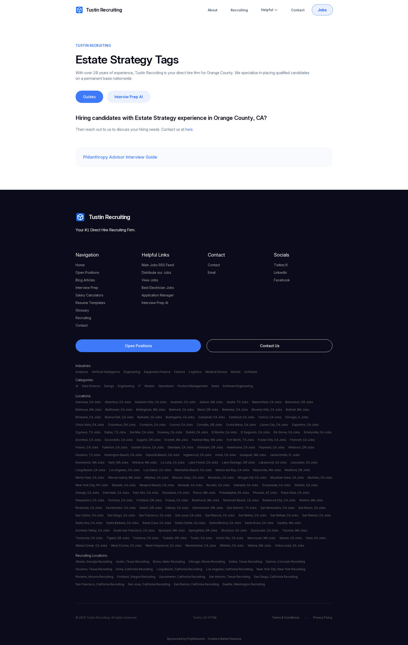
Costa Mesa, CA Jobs (241, 424)
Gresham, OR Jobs (210, 447)
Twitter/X (281, 265)
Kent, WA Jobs (118, 462)
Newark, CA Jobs (124, 485)
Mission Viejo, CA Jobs (188, 477)
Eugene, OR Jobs (149, 440)
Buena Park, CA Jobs (119, 417)
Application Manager (158, 295)
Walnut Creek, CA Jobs (91, 545)
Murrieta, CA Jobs (320, 477)
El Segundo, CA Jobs (255, 432)
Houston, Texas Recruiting (94, 569)
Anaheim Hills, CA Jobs (151, 402)
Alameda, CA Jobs (88, 402)
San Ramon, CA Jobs (316, 515)
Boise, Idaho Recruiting (169, 561)
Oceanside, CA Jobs (276, 485)
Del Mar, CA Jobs (142, 432)
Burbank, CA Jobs (149, 417)
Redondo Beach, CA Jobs (241, 500)
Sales (215, 386)
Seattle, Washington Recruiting (244, 584)
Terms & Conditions (285, 617)
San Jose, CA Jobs (188, 515)
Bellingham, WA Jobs (150, 409)
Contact (298, 10)
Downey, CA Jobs (169, 432)
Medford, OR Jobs (297, 470)
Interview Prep (87, 288)
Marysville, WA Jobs (267, 470)
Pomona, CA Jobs (120, 500)
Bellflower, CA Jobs (118, 409)
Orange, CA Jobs (87, 492)
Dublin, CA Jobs (197, 432)
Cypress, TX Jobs (88, 432)
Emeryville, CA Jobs (318, 432)
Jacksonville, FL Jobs (285, 455)
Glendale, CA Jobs (180, 447)
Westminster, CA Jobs (200, 545)
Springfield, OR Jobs (203, 530)
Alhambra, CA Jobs (118, 402)
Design (109, 386)
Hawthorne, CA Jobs (241, 447)
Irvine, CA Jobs (225, 455)
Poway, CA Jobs (177, 500)
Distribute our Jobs (156, 272)
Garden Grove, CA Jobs (147, 447)
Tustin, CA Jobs (201, 538)
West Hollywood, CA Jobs (163, 545)
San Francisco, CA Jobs (155, 515)
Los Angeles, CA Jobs (124, 470)
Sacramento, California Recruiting (182, 576)
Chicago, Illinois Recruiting (207, 561)
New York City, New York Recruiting (281, 569)
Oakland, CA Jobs (246, 485)
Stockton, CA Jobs (234, 530)
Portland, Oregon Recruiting (136, 576)
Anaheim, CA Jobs (183, 402)
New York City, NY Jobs (92, 485)
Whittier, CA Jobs (232, 545)
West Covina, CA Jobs (126, 545)
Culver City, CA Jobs (274, 424)
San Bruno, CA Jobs (312, 508)
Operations (166, 386)
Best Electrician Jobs (158, 288)
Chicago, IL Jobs (296, 417)
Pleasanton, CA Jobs (90, 500)
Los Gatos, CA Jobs (157, 470)
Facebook (282, 280)
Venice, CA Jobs (290, 538)
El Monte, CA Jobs (224, 432)
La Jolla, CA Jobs (173, 462)
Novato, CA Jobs (218, 485)
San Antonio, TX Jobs (242, 508)
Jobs (322, 10)
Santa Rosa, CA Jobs (259, 523)
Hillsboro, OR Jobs (301, 447)
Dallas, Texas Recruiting (245, 561)
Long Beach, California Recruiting (179, 569)
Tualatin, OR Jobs (174, 538)
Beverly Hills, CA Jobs (267, 409)
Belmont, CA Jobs (181, 409)
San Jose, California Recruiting (149, 584)
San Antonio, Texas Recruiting (229, 576)
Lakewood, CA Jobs (273, 462)
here (189, 129)
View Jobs (150, 280)
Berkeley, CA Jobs (235, 409)
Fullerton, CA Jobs (115, 447)
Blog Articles (85, 280)
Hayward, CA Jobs (272, 447)
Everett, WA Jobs (176, 440)
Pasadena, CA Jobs (175, 492)
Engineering (132, 372)
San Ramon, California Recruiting (196, 584)
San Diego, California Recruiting (276, 576)
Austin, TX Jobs (237, 402)
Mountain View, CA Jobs (287, 477)
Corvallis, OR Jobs (209, 424)
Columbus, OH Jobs (122, 424)
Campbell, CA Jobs (211, 417)
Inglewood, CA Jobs (197, 455)
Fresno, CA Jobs (87, 447)
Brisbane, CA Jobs (88, 417)
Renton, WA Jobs (311, 500)
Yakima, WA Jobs (259, 545)
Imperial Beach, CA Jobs (163, 455)
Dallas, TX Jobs (115, 432)
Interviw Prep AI (129, 96)
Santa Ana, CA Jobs (89, 523)
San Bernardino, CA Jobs (277, 508)
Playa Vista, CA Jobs (295, 492)
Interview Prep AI (155, 303)
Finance (179, 372)
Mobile (236, 372)
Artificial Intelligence (106, 372)
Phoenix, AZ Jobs (265, 492)
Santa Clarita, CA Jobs (190, 523)
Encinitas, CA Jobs (88, 440)
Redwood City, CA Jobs (279, 500)
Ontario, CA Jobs (306, 485)
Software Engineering (238, 386)
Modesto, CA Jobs (221, 477)
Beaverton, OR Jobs (299, 402)
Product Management (193, 386)
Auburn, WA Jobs (211, 402)
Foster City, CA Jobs (272, 440)
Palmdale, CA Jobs (116, 492)
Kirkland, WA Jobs (144, 462)
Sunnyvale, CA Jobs (264, 530)
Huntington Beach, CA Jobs (123, 455)
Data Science (91, 386)
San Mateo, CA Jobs (252, 515)
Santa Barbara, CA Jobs (122, 523)
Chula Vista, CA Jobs (90, 424)
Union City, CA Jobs (229, 538)
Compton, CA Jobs (153, 424)
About (212, 10)
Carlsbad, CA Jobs (242, 417)
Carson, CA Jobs (269, 417)
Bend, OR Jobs (208, 409)
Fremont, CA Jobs (302, 440)
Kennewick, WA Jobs (90, 462)
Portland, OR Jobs (149, 500)
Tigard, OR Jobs (117, 538)
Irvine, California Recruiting (134, 569)
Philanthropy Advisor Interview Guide (120, 157)
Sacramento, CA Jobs (121, 508)
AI (77, 386)
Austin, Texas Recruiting (132, 561)
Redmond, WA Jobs (205, 500)
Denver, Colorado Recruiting (285, 561)
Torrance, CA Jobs (146, 538)
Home (80, 265)
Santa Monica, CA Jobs (225, 523)
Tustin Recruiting (104, 10)
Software (250, 372)
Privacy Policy (322, 617)
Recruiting (239, 10)
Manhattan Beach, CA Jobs (193, 470)
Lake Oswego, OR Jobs (238, 462)
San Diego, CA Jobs (121, 515)
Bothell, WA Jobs (297, 409)
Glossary (82, 310)
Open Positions (87, 272)
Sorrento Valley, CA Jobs (93, 530)
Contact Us (269, 345)
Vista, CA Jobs (316, 538)
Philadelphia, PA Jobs (234, 492)
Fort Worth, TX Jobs (240, 440)
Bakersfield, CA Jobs (266, 402)
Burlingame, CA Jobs (180, 417)
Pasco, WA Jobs (204, 492)
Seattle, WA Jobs (289, 523)
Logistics (195, 372)
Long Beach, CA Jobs (90, 470)
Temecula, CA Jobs (89, 538)
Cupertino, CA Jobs (305, 424)
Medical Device (216, 372)
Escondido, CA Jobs (119, 440)
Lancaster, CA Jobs (304, 462)
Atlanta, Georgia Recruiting (94, 561)
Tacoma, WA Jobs (294, 530)
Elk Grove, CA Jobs (287, 432)
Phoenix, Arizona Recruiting (94, 576)
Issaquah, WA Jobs (253, 455)
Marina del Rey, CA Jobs (232, 470)
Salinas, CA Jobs (177, 508)
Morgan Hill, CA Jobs (252, 477)
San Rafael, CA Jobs (284, 515)
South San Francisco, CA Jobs (134, 530)
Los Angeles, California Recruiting (229, 569)
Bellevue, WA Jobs (89, 409)
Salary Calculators (89, 295)
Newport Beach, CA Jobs (157, 485)
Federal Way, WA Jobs (207, 440)
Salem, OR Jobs (151, 508)
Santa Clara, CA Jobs (156, 523)
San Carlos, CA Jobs (90, 515)
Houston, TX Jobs (88, 455)
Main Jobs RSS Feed (158, 265)
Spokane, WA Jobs (172, 530)
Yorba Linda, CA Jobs (289, 545)
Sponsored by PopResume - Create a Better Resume (204, 639)
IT (139, 386)
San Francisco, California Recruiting (100, 584)
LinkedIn (280, 272)
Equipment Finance (157, 372)
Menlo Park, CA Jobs (90, 477)
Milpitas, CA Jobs (156, 477)
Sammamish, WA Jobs (207, 508)
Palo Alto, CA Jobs (145, 492)
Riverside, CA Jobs (89, 508)
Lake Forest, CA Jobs (203, 462)
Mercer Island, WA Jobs (124, 477)
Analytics (82, 372)
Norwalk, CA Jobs (190, 485)
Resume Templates (90, 303)
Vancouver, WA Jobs (261, 538)
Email (212, 272)
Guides (89, 96)
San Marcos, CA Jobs (220, 515)
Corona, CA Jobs (181, 424)
